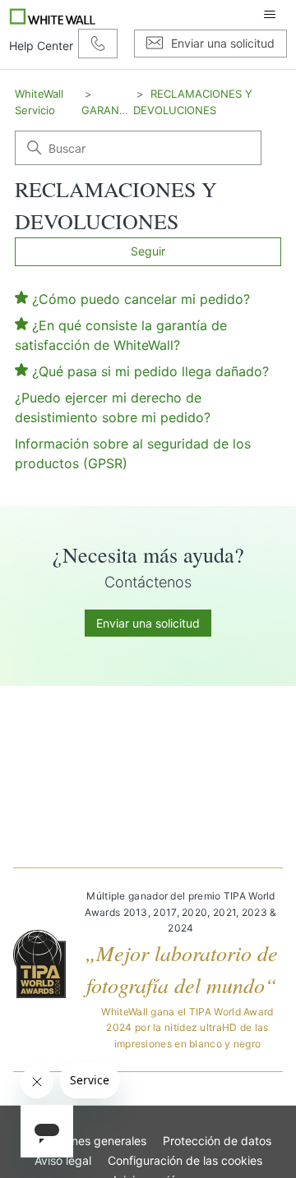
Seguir (148, 251)
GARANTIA (108, 110)
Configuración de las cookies (185, 1160)
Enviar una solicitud (148, 623)
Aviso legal (63, 1160)
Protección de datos (217, 1141)
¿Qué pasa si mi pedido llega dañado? (150, 371)
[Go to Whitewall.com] (53, 15)
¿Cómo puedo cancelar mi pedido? (141, 299)
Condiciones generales (85, 1141)
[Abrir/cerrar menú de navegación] (269, 15)
